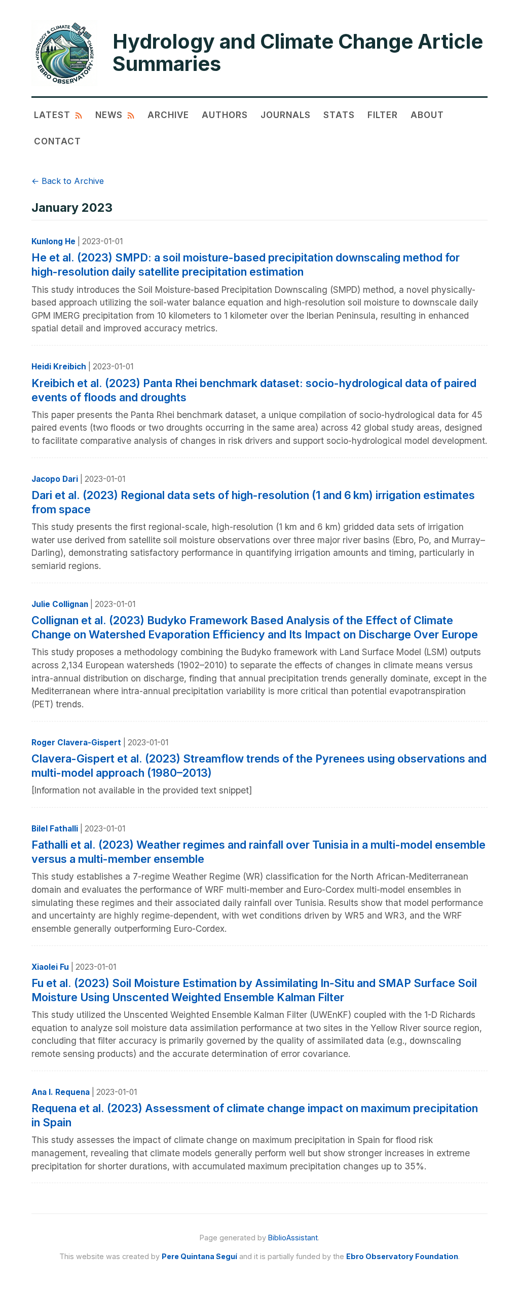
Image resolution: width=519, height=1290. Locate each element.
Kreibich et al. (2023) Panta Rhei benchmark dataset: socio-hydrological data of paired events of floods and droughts (253, 390)
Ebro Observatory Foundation (402, 1256)
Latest (52, 114)
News (109, 114)
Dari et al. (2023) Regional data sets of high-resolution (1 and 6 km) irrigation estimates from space (253, 502)
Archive (168, 114)
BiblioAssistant (293, 1237)
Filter (382, 114)
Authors (225, 114)
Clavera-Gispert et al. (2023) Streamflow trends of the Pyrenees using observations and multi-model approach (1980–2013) (259, 765)
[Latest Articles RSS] (79, 115)
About (427, 114)
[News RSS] (131, 115)
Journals (286, 114)
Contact (57, 141)
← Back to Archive (67, 181)
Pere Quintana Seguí (199, 1256)
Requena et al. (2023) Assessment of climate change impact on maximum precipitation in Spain (254, 1115)
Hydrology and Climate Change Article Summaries (298, 52)
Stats (339, 114)
